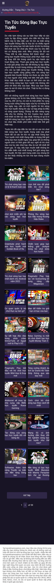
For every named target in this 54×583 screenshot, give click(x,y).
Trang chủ (20, 10)
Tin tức (30, 10)
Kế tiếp (26, 495)
